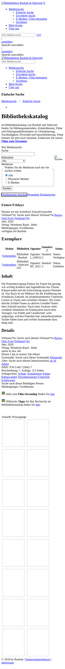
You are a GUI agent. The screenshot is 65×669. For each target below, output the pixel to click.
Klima (46, 373)
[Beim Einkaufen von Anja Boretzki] (13, 655)
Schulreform (34, 373)
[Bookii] (13, 535)
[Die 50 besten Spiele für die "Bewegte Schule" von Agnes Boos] (38, 595)
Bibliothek (7, 157)
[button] (59, 158)
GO (39, 34)
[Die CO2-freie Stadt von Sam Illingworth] (13, 475)
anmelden (6, 41)
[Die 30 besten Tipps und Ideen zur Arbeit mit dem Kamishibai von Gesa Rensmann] (13, 445)
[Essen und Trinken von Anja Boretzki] (13, 625)
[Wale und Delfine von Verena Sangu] (38, 475)
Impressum (7, 662)
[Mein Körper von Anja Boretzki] (38, 625)
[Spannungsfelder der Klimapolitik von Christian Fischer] (38, 445)
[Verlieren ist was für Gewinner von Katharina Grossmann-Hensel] (38, 505)
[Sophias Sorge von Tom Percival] (13, 505)
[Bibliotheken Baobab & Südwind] (21, 3)
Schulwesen (8, 380)
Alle (10, 175)
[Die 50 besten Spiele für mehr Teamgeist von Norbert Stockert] (38, 565)
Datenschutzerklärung (37, 659)
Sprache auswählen (12, 44)
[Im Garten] (13, 565)
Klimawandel (9, 376)
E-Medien (14, 182)
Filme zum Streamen (14, 141)
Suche (4, 150)
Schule (22, 373)
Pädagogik (56, 357)
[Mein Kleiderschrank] (38, 655)
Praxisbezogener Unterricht (33, 376)
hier (52, 394)
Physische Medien (18, 178)
